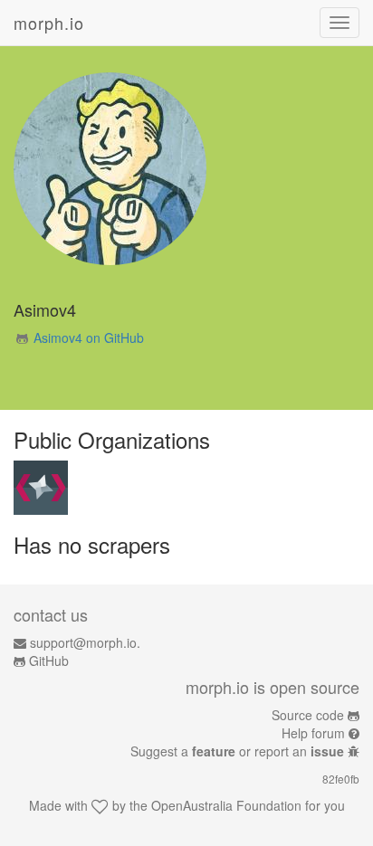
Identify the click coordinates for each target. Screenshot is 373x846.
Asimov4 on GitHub (88, 337)
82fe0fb (340, 778)
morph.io (49, 22)
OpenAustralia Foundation (226, 805)
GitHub (49, 660)
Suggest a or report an (237, 751)
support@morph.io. (85, 642)
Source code (308, 715)
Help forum (313, 733)
